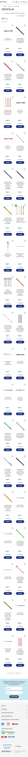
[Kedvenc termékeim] (21, 2)
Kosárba (8, 54)
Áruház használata (6, 716)
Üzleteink (4, 709)
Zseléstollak (16, 6)
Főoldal (4, 6)
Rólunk (3, 705)
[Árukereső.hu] (7, 745)
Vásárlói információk (7, 712)
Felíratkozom (14, 696)
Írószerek (10, 6)
